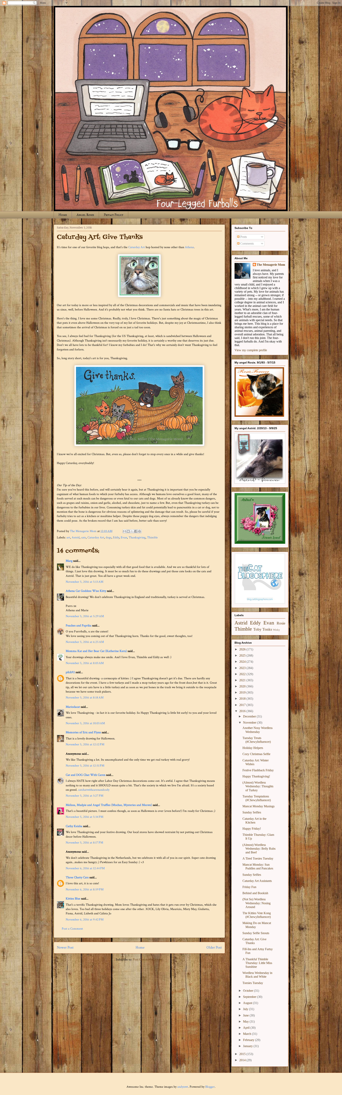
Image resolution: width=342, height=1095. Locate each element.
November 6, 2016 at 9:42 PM (85, 920)
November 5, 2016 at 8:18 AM (85, 698)
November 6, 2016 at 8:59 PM (85, 889)
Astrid (76, 537)
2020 (242, 686)
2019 (242, 692)
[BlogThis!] (128, 531)
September (250, 996)
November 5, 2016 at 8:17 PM (84, 843)
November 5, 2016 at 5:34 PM (84, 817)
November (250, 722)
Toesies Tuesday (252, 983)
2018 (242, 698)
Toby (257, 629)
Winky (276, 629)
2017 (242, 705)
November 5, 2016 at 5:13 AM (84, 582)
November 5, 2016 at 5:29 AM (85, 616)
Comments (246, 243)
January (248, 1046)
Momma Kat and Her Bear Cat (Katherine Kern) (96, 651)
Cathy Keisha (74, 826)
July (246, 1009)
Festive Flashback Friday (258, 770)
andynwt (182, 1087)
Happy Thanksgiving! (256, 776)
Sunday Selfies (251, 812)
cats (83, 537)
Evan (124, 537)
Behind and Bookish (255, 893)
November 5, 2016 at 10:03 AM (85, 723)
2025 (242, 655)
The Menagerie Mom (271, 264)
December (250, 716)
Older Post (214, 947)
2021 (242, 680)
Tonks (267, 629)
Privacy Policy (113, 215)
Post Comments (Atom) (148, 959)
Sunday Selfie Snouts (255, 933)
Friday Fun (249, 887)
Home (63, 215)
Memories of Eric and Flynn (83, 732)
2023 (242, 668)
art (68, 537)
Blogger (210, 1087)
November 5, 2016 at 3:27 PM (84, 796)
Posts (243, 236)
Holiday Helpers (252, 748)
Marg (69, 561)
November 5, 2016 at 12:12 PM (85, 744)
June (246, 1015)
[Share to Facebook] (136, 531)
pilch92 (70, 672)
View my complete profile (251, 350)
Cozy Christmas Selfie (256, 754)
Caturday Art (136, 247)
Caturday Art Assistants (257, 880)
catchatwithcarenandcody (93, 790)
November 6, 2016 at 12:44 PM (85, 868)
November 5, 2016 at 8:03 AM (85, 663)
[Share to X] (132, 531)
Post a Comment (72, 929)
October (248, 990)
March (247, 1033)
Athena (189, 247)
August (248, 1003)
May (246, 1021)
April (246, 1027)
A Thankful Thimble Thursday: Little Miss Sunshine (257, 962)
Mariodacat (73, 707)
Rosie (281, 623)
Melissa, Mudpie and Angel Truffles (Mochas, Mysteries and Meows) (109, 805)
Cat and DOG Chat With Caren (85, 775)
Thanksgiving (137, 537)
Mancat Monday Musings (258, 806)
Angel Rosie (85, 215)
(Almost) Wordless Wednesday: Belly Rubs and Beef (259, 848)
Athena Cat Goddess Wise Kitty (86, 591)
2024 (242, 661)
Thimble (152, 537)
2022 (242, 674)
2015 (242, 1054)
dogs (108, 537)
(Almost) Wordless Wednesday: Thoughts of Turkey (257, 786)
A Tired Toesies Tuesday (257, 858)
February (249, 1040)
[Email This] (124, 531)
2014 (242, 1060)
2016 (242, 711)
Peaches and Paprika (78, 625)
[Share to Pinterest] (140, 531)
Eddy (116, 537)
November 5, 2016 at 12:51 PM (85, 766)
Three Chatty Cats (77, 877)
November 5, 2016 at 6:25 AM (85, 642)
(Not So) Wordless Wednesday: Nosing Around (256, 903)
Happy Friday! (251, 828)
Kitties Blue (73, 899)
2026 (242, 649)
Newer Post (65, 947)
